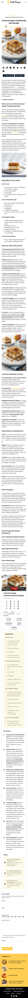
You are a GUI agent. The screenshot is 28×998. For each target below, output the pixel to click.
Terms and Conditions (18, 991)
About (12, 993)
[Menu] (25, 2)
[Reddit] (17, 67)
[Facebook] (7, 67)
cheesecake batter (16, 388)
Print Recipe (20, 75)
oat (3, 440)
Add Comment (6, 920)
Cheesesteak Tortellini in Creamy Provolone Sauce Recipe (17, 961)
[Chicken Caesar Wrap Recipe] (4, 968)
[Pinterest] (3, 67)
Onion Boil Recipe (12, 975)
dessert (16, 87)
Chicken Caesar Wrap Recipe (16, 968)
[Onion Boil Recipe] (4, 975)
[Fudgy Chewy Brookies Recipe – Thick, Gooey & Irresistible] (4, 982)
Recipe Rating (5, 915)
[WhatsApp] (24, 67)
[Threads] (3, 71)
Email (3, 908)
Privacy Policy (7, 991)
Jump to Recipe (9, 75)
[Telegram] (21, 67)
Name (4, 901)
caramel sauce (15, 132)
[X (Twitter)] (10, 67)
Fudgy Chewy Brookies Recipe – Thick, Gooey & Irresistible (16, 982)
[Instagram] (16, 996)
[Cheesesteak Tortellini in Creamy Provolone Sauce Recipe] (4, 962)
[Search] (2, 2)
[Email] (14, 67)
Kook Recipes (19, 989)
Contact (19, 993)
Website (4, 940)
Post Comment (7, 948)
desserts (4, 115)
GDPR (8, 993)
